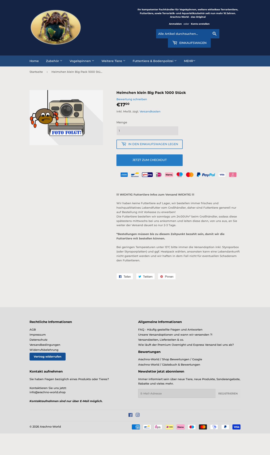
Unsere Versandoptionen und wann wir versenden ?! (175, 334)
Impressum (38, 334)
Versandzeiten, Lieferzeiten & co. (161, 339)
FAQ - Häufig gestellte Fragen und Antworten (170, 329)
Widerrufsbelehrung (44, 349)
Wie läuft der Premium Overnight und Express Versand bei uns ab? (186, 344)
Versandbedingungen (45, 344)
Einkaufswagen (192, 43)
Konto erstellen (200, 23)
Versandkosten (150, 111)
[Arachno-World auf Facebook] (130, 415)
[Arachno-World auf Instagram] (138, 415)
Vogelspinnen (81, 61)
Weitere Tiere (112, 61)
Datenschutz (38, 339)
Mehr (188, 61)
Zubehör (53, 61)
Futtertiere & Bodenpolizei (153, 61)
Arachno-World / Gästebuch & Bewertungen (169, 364)
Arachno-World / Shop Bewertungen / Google (170, 359)
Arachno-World (50, 426)
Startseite (36, 71)
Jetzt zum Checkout (149, 160)
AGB (33, 329)
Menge (121, 122)
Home (34, 61)
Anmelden (175, 23)
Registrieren (228, 393)
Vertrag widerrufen (47, 356)
